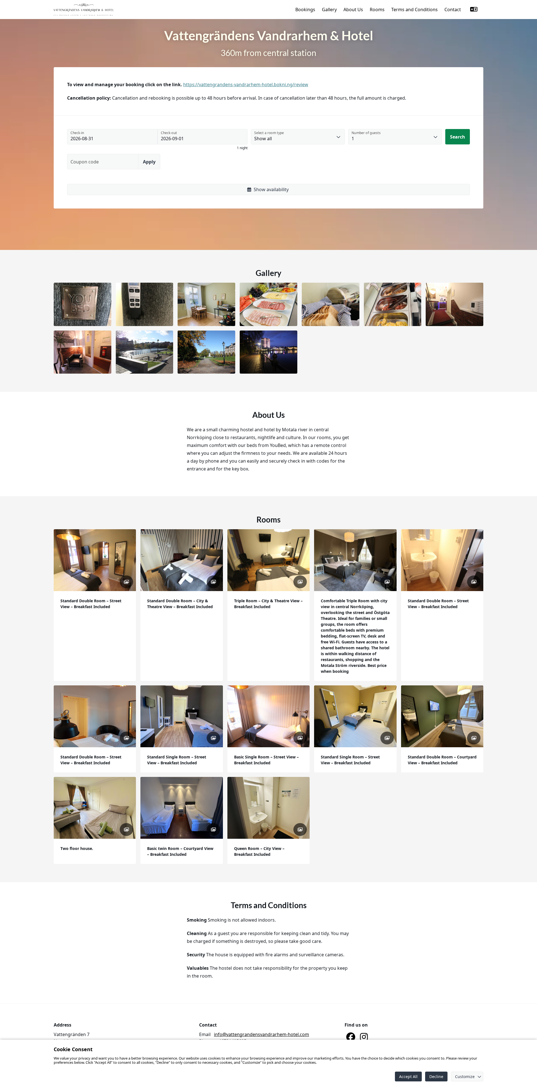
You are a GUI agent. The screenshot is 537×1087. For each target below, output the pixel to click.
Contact (452, 9)
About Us (353, 9)
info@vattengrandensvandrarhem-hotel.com (261, 1034)
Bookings (305, 9)
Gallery (329, 9)
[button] (82, 304)
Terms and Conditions (414, 9)
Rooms (377, 9)
